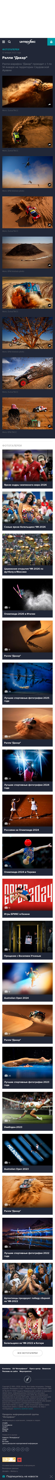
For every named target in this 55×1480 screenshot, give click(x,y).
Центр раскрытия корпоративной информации (20, 1443)
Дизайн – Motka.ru (10, 1471)
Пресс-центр (34, 1369)
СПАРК (5, 1423)
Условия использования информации (18, 1465)
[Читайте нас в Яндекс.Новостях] (4, 1449)
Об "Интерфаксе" (20, 1369)
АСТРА (4, 1431)
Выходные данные (10, 1468)
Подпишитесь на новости (22, 1476)
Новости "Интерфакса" (11, 1438)
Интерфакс (28, 41)
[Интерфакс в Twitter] (13, 1449)
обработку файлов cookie (23, 1409)
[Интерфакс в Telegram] (9, 1449)
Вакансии (46, 1369)
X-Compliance (7, 1425)
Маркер (5, 1429)
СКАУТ (4, 1427)
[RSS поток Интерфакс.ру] (23, 1449)
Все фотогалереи (28, 1353)
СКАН (4, 1440)
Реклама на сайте (10, 1371)
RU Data (5, 1442)
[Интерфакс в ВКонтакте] (18, 1449)
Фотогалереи (10, 49)
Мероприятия (25, 1371)
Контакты (6, 1369)
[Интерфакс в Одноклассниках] (27, 1449)
